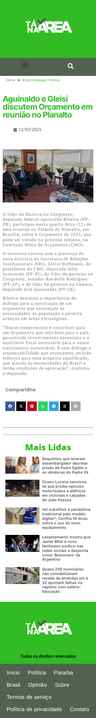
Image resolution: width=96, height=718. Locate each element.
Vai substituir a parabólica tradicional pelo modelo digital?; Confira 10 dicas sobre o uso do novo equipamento (66, 518)
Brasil (26, 80)
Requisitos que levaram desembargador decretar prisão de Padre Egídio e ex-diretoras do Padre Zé (65, 465)
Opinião (37, 685)
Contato (79, 709)
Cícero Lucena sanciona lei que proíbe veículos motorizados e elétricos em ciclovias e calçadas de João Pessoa (64, 490)
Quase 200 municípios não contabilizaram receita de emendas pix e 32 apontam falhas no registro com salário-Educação (65, 580)
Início (13, 673)
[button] (25, 64)
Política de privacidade (34, 709)
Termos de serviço (29, 697)
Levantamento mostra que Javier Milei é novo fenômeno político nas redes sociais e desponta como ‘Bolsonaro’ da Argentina (66, 548)
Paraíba (63, 673)
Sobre (62, 685)
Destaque (40, 80)
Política (54, 80)
